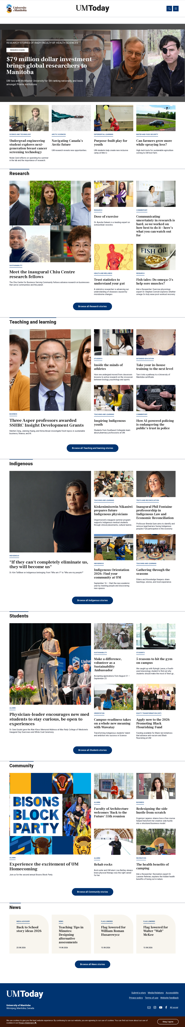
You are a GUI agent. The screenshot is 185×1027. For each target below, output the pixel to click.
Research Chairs (17, 50)
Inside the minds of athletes (108, 367)
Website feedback (169, 997)
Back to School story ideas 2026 (29, 929)
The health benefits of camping (152, 866)
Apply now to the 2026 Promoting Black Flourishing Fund (153, 723)
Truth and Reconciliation (147, 500)
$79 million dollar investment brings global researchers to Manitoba (49, 65)
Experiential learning (103, 134)
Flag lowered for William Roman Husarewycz (113, 931)
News (61, 921)
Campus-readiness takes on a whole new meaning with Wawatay (112, 723)
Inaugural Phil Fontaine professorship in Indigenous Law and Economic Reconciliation (155, 512)
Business (13, 414)
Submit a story (138, 992)
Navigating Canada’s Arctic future (67, 143)
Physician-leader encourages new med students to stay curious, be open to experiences (49, 719)
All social (174, 1007)
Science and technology (20, 134)
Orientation (99, 713)
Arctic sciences (59, 134)
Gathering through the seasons (153, 572)
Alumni (12, 708)
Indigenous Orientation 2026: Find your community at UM (111, 574)
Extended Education (145, 359)
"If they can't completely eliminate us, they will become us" (48, 564)
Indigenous (14, 556)
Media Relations (156, 992)
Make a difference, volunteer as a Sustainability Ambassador (108, 665)
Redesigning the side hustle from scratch (152, 811)
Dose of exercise (106, 216)
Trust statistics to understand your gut (109, 282)
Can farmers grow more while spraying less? (154, 143)
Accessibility (172, 992)
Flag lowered (107, 921)
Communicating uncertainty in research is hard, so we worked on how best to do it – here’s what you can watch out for (155, 225)
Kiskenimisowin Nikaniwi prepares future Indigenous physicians (113, 510)
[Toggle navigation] (176, 8)
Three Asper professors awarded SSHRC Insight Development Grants (46, 423)
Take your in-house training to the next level (154, 367)
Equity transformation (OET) (148, 713)
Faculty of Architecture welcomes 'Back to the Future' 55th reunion (111, 812)
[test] (149, 1007)
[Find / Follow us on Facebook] (166, 1007)
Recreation (141, 858)
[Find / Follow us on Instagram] (155, 1007)
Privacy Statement (28, 1023)
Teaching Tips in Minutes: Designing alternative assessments (71, 935)
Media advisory (23, 921)
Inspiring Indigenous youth (110, 423)
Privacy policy (136, 997)
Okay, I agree (168, 1022)
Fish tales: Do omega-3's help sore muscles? (154, 282)
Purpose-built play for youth (110, 143)
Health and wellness (103, 273)
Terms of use (151, 997)
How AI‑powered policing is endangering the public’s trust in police (155, 425)
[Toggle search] (169, 8)
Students (98, 359)
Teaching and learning (104, 414)
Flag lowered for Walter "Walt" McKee (155, 931)
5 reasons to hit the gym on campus (154, 661)
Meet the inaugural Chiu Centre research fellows (42, 274)
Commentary (141, 210)
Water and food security (147, 134)
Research (98, 210)
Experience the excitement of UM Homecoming (44, 866)
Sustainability (15, 265)
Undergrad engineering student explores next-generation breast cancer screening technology (28, 146)
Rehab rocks (103, 864)
